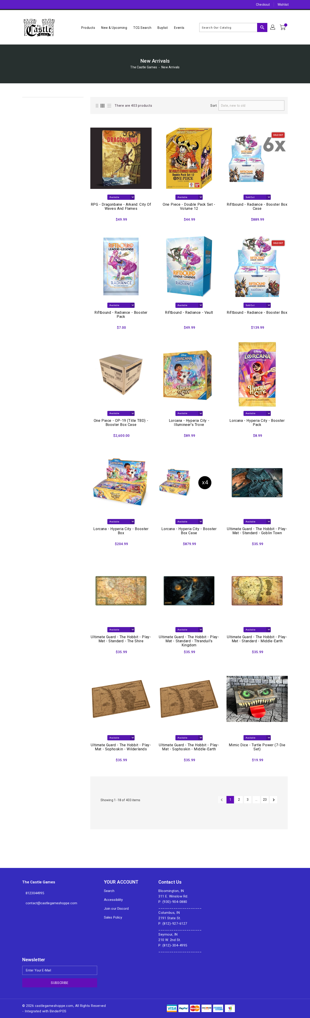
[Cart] (283, 27)
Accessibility (113, 900)
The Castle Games (143, 67)
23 (265, 799)
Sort (213, 105)
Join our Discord (116, 909)
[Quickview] (95, 220)
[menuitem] (88, 27)
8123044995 (35, 893)
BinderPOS (58, 1011)
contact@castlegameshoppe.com (51, 903)
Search (109, 891)
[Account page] (273, 27)
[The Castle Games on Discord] (15, 4)
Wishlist (283, 4)
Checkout (263, 4)
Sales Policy (113, 917)
